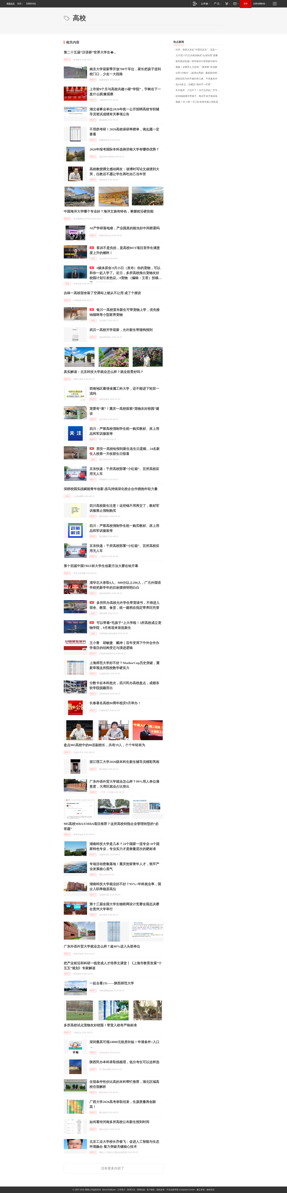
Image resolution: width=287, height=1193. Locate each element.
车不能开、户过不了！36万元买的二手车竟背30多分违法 (199, 90)
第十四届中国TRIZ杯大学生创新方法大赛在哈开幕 (101, 566)
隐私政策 (161, 1190)
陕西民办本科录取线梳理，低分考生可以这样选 (124, 1062)
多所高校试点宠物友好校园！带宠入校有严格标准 (100, 1025)
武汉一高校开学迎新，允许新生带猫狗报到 (121, 330)
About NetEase (109, 1190)
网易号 (67, 60)
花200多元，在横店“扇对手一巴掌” (193, 84)
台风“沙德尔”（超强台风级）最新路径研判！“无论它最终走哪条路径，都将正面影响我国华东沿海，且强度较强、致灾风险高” (199, 73)
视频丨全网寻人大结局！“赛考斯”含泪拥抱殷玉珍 (199, 67)
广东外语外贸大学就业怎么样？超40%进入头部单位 (102, 946)
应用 (19, 3)
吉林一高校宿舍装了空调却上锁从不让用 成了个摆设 (102, 293)
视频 (93, 258)
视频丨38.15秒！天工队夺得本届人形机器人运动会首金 (199, 102)
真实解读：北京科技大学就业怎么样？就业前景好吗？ (104, 372)
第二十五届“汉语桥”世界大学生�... (90, 52)
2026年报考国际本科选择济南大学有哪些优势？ (124, 149)
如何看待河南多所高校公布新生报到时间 (119, 1122)
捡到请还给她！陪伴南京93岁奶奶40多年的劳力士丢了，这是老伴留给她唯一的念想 (199, 61)
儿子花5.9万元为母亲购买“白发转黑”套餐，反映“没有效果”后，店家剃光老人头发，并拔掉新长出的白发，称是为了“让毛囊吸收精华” (199, 55)
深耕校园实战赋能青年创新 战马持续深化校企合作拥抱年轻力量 (111, 489)
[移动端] (195, 3)
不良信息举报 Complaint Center (180, 1190)
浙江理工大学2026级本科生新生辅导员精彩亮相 (124, 762)
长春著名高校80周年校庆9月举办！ (115, 703)
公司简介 (121, 1190)
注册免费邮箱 (259, 3)
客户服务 (151, 1190)
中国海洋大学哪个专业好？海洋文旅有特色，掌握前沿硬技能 (108, 211)
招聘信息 (141, 1190)
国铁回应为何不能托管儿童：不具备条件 (196, 78)
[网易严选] (217, 3)
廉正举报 (201, 1190)
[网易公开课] (205, 3)
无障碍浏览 (31, 3)
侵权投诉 (210, 1190)
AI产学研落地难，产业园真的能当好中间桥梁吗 (125, 228)
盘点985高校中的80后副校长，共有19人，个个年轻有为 (104, 745)
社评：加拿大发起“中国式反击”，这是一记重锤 (199, 49)
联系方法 (131, 1190)
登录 (246, 3)
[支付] (227, 3)
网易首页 (11, 3)
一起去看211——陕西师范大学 (112, 983)
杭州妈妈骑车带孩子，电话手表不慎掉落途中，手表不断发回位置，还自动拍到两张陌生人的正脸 (199, 96)
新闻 (67, 496)
